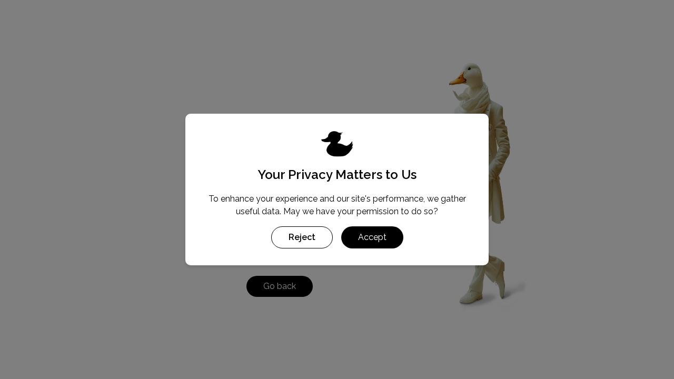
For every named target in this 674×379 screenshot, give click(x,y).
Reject (302, 237)
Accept (372, 237)
